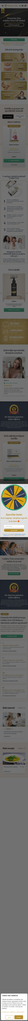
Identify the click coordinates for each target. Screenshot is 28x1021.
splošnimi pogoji (18, 534)
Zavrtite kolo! (14, 530)
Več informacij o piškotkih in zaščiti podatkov (13, 1012)
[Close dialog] (26, 486)
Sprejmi (19, 1017)
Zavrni (9, 1017)
